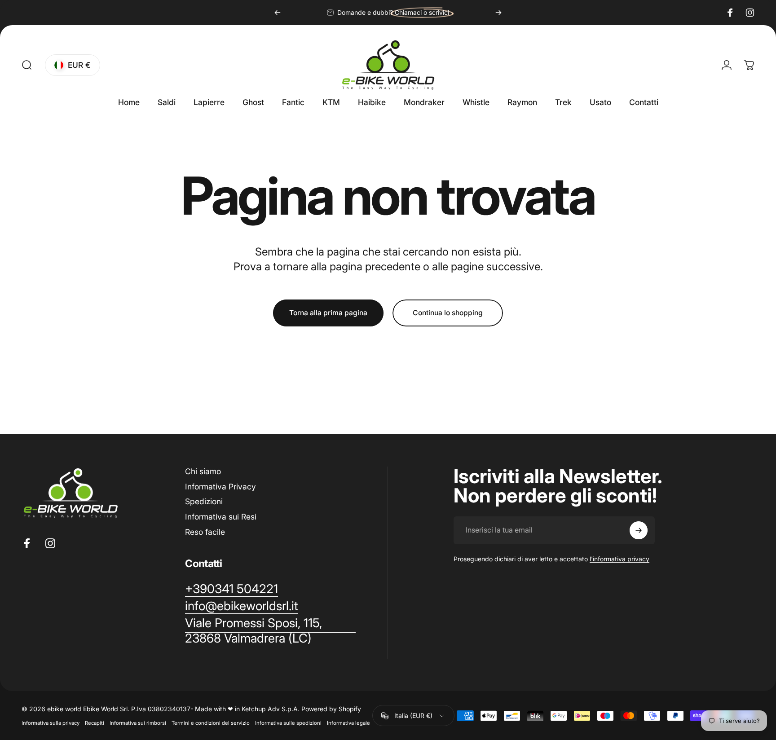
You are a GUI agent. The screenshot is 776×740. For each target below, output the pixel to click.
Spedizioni (204, 501)
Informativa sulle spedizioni (288, 723)
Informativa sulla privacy (50, 723)
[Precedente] (277, 12)
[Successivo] (498, 12)
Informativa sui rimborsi (138, 723)
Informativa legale (348, 723)
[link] (270, 631)
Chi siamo (203, 471)
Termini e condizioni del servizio (211, 723)
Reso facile (205, 532)
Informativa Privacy (220, 486)
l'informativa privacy (619, 559)
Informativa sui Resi (220, 516)
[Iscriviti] (639, 530)
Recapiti (94, 723)
